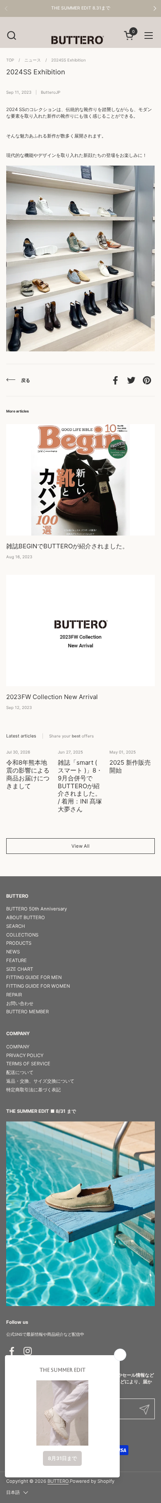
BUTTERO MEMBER (27, 1012)
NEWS (13, 952)
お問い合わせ (19, 1003)
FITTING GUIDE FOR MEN (34, 977)
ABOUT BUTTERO (25, 917)
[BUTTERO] (80, 39)
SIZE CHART (19, 969)
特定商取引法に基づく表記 (33, 1090)
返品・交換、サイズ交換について (40, 1081)
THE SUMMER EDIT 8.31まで (80, 8)
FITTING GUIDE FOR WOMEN (38, 986)
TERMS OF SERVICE (28, 1064)
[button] (11, 35)
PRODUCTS (18, 943)
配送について (19, 1072)
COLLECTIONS (22, 935)
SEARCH (15, 926)
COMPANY (17, 1047)
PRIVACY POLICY (24, 1055)
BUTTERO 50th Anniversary (36, 909)
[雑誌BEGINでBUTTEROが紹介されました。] (80, 480)
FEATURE (16, 960)
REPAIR (14, 995)
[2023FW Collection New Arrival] (80, 630)
